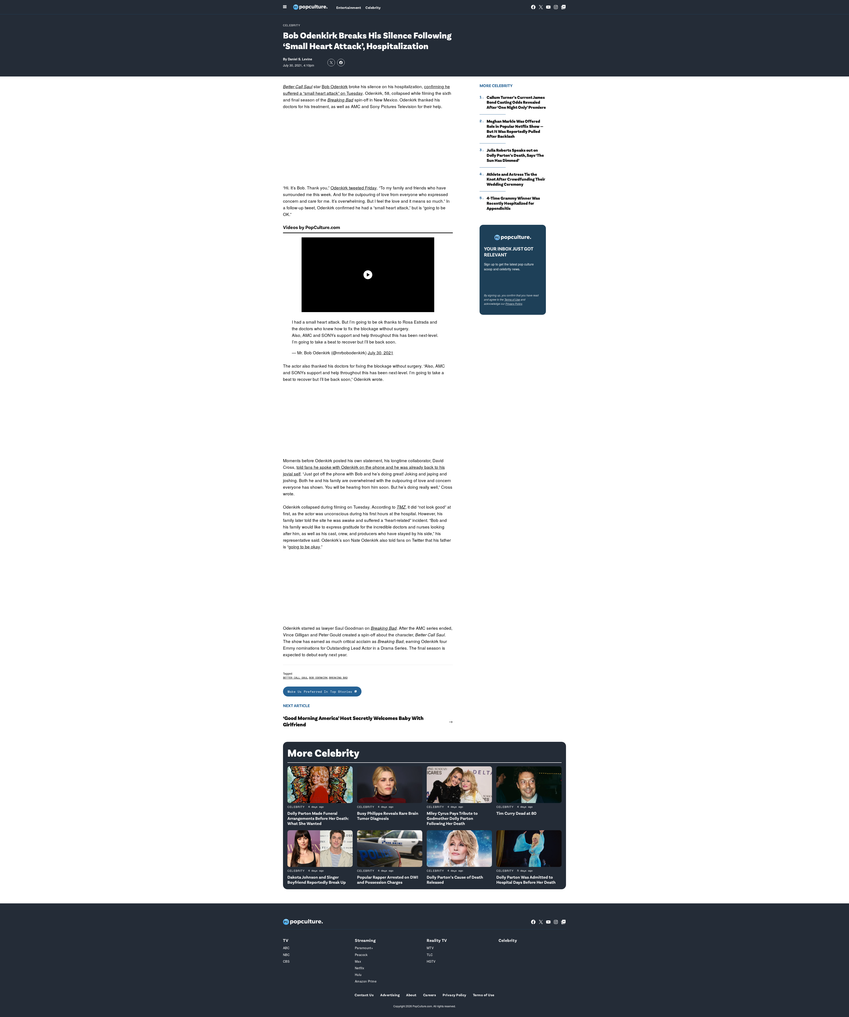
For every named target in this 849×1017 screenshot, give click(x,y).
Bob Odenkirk (335, 86)
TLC (430, 954)
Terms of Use (512, 299)
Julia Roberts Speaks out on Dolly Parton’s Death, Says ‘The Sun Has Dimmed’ (515, 155)
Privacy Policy (513, 303)
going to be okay (304, 547)
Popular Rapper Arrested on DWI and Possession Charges (387, 879)
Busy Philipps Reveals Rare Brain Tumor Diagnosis (387, 816)
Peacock (361, 954)
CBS (286, 961)
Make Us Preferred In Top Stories (321, 691)
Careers (429, 995)
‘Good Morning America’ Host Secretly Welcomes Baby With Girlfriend (353, 721)
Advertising (390, 995)
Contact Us (364, 995)
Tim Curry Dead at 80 (516, 813)
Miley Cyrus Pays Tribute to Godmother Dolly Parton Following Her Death (452, 818)
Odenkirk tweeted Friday (354, 188)
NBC (286, 954)
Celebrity (373, 7)
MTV (430, 948)
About (411, 995)
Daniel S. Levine (300, 59)
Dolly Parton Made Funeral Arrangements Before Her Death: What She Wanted (318, 818)
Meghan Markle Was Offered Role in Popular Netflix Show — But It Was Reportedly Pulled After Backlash (515, 129)
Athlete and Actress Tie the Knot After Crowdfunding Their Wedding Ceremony (516, 179)
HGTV (431, 961)
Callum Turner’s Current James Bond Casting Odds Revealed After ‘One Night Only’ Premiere (516, 102)
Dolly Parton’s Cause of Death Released (455, 879)
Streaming (365, 940)
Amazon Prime (366, 981)
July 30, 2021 (380, 352)
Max (358, 961)
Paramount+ (364, 948)
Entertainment (348, 7)
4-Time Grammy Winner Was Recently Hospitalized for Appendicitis (513, 203)
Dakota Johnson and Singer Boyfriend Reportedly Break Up (316, 879)
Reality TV (437, 940)
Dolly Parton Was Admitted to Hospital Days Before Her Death (526, 879)
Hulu (358, 974)
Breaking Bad (340, 100)
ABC (286, 948)
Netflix (359, 968)
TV (285, 940)
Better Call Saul (297, 86)
